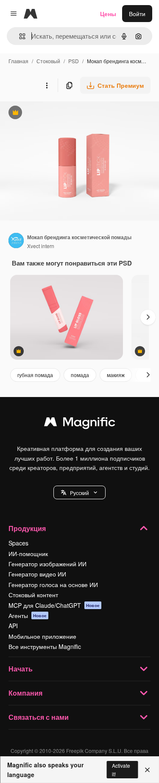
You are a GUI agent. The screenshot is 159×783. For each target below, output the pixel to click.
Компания (25, 693)
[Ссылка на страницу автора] (16, 241)
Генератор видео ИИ (37, 574)
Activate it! (121, 769)
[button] (79, 492)
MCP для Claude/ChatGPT (54, 605)
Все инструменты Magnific (44, 646)
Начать (20, 669)
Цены (108, 13)
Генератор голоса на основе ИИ (53, 584)
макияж (116, 374)
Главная (18, 60)
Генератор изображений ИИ (47, 563)
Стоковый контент (33, 594)
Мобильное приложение (42, 636)
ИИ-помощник (28, 553)
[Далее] (148, 317)
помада (80, 374)
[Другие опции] (46, 85)
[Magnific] (79, 423)
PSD (73, 60)
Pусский (79, 492)
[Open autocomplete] (19, 36)
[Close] (147, 770)
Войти (137, 13)
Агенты (27, 615)
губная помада (35, 374)
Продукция (27, 528)
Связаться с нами (38, 717)
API (13, 625)
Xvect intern (40, 245)
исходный (56, 113)
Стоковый (48, 60)
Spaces (18, 543)
